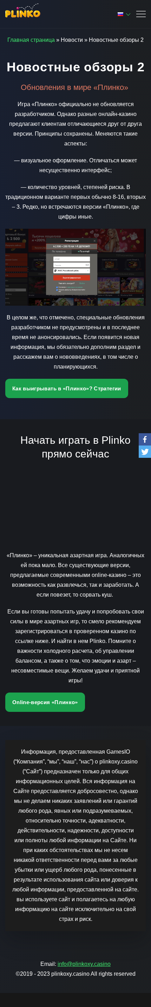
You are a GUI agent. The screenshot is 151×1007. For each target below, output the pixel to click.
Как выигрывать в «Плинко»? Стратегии (66, 388)
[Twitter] (145, 452)
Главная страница (31, 40)
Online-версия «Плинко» (45, 702)
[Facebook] (145, 439)
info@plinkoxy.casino (84, 964)
